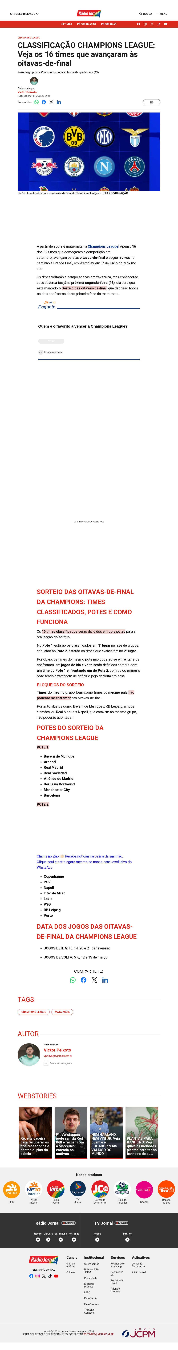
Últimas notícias (70, 1265)
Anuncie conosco (115, 1290)
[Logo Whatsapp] (36, 102)
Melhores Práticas (89, 1285)
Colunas (70, 1272)
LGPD (87, 1292)
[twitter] (152, 24)
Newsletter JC (117, 1273)
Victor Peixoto (27, 92)
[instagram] (145, 24)
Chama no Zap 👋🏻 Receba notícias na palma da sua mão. (84, 862)
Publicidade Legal (117, 1282)
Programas (108, 24)
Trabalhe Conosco (89, 1311)
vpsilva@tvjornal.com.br (58, 1056)
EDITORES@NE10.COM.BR (98, 1334)
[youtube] (165, 24)
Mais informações (61, 1063)
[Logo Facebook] (44, 102)
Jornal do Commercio (138, 1265)
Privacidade (90, 1278)
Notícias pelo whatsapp (118, 1265)
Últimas (66, 24)
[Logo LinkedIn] (58, 102)
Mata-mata (62, 1012)
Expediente (90, 1298)
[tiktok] (158, 24)
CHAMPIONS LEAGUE (33, 1012)
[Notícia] (151, 102)
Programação (86, 24)
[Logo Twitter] (51, 102)
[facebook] (138, 24)
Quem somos (91, 1264)
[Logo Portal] (89, 14)
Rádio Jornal (139, 1272)
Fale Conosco (91, 1304)
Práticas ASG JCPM (91, 1271)
